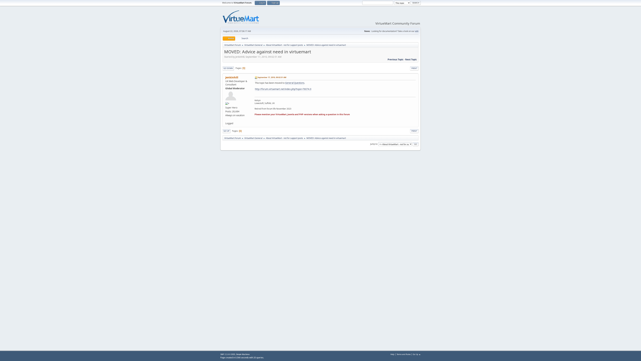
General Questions (294, 82)
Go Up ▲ (417, 354)
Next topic (411, 59)
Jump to (373, 144)
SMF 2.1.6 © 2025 (227, 354)
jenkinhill (231, 77)
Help (392, 354)
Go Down (228, 68)
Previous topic (395, 59)
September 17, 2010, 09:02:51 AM (272, 77)
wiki (416, 31)
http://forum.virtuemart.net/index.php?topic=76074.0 (283, 89)
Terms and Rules (404, 354)
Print (414, 68)
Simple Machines (243, 354)
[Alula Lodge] (226, 119)
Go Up (226, 131)
